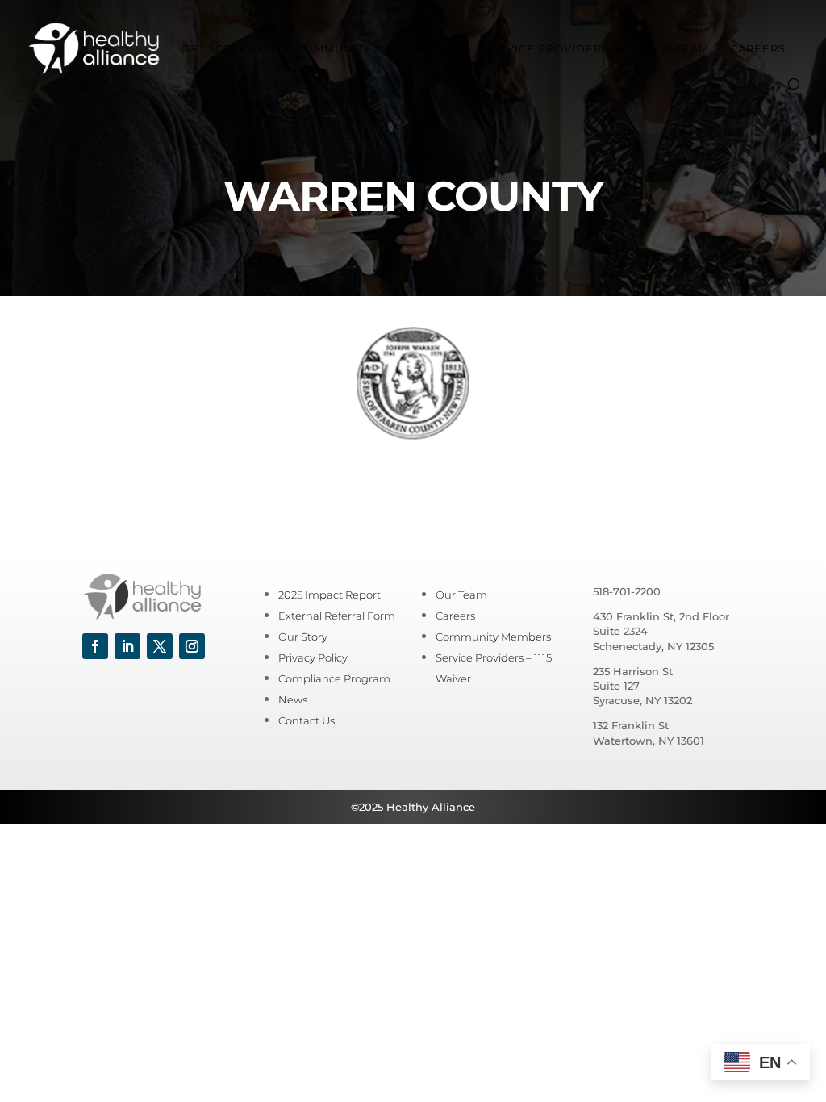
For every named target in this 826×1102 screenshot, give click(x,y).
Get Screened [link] (228, 49)
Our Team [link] (677, 49)
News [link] (292, 699)
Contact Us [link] (306, 720)
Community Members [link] (493, 636)
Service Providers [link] (546, 49)
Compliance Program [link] (334, 678)
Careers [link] (758, 49)
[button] (95, 646)
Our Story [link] (302, 636)
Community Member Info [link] (379, 49)
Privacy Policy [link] (313, 657)
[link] (94, 47)
